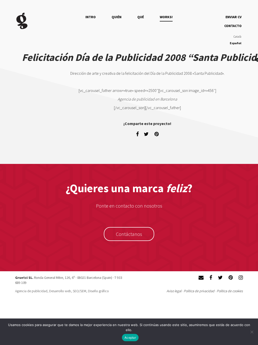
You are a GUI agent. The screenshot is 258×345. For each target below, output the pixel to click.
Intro (90, 17)
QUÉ (140, 17)
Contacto (233, 25)
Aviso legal (174, 291)
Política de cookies (230, 291)
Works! (166, 17)
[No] (251, 331)
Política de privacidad (199, 291)
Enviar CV (233, 17)
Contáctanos (129, 234)
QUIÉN (116, 17)
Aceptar (130, 337)
